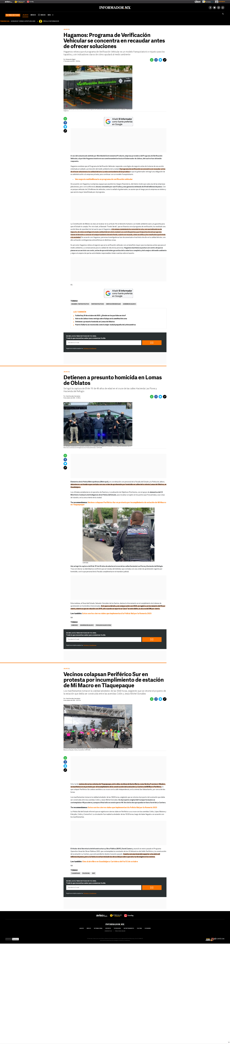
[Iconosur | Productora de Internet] (8, 938)
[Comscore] (219, 938)
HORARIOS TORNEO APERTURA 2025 (23, 21)
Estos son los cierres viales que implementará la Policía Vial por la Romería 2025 (116, 613)
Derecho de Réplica (114, 940)
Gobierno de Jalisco (129, 303)
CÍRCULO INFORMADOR (51, 21)
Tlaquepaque (75, 873)
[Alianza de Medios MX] (210, 938)
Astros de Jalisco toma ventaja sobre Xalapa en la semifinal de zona (101, 318)
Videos (43, 14)
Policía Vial (86, 873)
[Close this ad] (228, 1042)
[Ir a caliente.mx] (198, 1)
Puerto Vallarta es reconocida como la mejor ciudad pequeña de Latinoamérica (105, 324)
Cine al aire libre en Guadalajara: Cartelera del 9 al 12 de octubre (110, 861)
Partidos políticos (97, 303)
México (33, 14)
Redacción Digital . (71, 59)
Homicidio (74, 625)
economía (148, 928)
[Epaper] (207, 1)
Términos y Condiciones (89, 348)
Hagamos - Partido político (80, 303)
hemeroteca (108, 930)
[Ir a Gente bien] (129, 913)
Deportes (108, 928)
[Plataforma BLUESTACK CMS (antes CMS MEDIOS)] (15, 938)
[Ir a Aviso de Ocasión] (101, 913)
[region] (115, 1048)
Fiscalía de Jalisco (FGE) (103, 625)
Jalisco (25, 14)
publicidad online (120, 930)
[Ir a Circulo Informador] (18, 1)
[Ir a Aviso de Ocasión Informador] (8, 1)
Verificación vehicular (113, 303)
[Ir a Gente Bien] (29, 1)
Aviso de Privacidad (104, 940)
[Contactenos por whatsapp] (223, 7)
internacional (98, 928)
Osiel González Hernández (73, 395)
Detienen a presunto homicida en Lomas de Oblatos (95, 321)
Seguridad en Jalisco (86, 625)
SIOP (93, 873)
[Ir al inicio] (26, 7)
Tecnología (117, 928)
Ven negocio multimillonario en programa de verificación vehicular (104, 179)
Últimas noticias (12, 14)
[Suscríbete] (219, 1)
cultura (139, 928)
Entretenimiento (129, 928)
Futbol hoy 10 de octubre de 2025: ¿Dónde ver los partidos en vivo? (100, 315)
